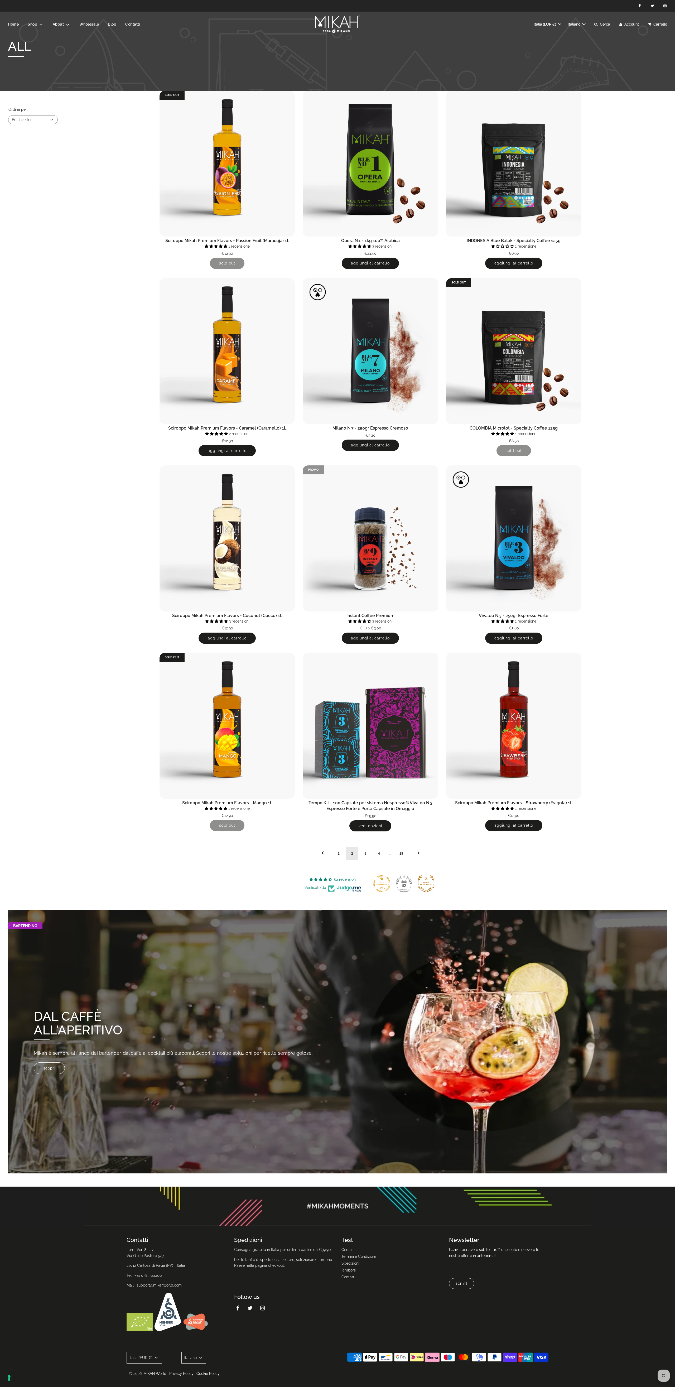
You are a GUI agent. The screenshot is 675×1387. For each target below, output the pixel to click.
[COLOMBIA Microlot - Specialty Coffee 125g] (513, 351)
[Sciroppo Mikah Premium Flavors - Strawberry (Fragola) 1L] (513, 725)
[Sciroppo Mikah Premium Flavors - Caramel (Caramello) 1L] (227, 351)
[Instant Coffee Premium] (370, 538)
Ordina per (17, 109)
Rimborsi (348, 1270)
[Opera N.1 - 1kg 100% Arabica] (370, 163)
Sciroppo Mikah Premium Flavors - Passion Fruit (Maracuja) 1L (227, 240)
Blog (112, 24)
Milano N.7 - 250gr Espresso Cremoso (370, 428)
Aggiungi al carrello (370, 263)
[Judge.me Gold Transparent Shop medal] (381, 883)
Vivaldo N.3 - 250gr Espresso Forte (513, 615)
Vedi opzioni (370, 826)
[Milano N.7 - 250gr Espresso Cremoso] (370, 351)
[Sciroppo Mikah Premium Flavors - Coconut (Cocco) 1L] (227, 538)
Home (13, 24)
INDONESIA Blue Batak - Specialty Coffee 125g (514, 240)
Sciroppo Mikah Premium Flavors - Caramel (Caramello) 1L (227, 428)
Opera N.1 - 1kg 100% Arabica (370, 240)
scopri (49, 1068)
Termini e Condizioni (358, 1256)
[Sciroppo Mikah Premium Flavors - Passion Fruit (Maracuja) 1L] (227, 163)
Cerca (346, 1250)
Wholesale (89, 24)
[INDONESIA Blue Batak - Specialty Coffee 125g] (513, 163)
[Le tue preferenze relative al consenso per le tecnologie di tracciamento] (9, 1378)
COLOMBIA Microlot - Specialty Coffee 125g (514, 428)
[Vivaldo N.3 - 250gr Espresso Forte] (513, 538)
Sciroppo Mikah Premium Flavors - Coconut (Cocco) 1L (227, 615)
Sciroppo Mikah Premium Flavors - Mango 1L (227, 802)
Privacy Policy (181, 1373)
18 (401, 853)
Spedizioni (350, 1263)
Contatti (132, 24)
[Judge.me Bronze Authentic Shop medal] (426, 883)
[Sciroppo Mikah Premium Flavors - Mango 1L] (227, 725)
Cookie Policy (208, 1373)
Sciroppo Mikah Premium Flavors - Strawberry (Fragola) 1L (513, 802)
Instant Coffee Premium (370, 615)
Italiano (574, 24)
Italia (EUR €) (545, 24)
